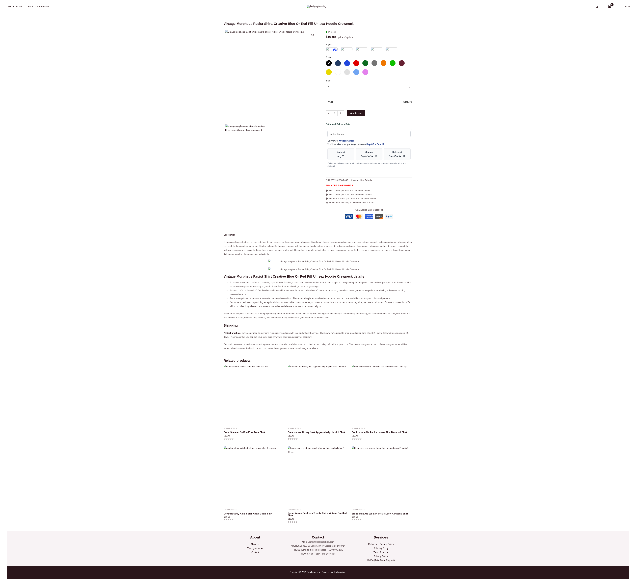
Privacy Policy (381, 556)
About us (255, 544)
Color (329, 57)
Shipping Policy (380, 548)
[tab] (229, 235)
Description (229, 235)
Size (328, 80)
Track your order (255, 548)
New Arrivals (366, 180)
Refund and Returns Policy (381, 544)
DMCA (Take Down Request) (381, 560)
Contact (255, 552)
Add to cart (356, 113)
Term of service (380, 552)
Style (329, 44)
